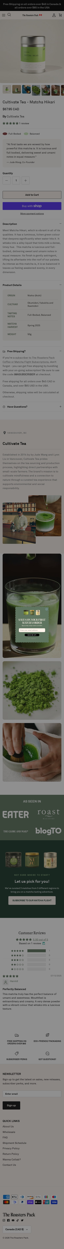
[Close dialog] (47, 609)
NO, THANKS (32, 638)
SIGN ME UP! (32, 635)
